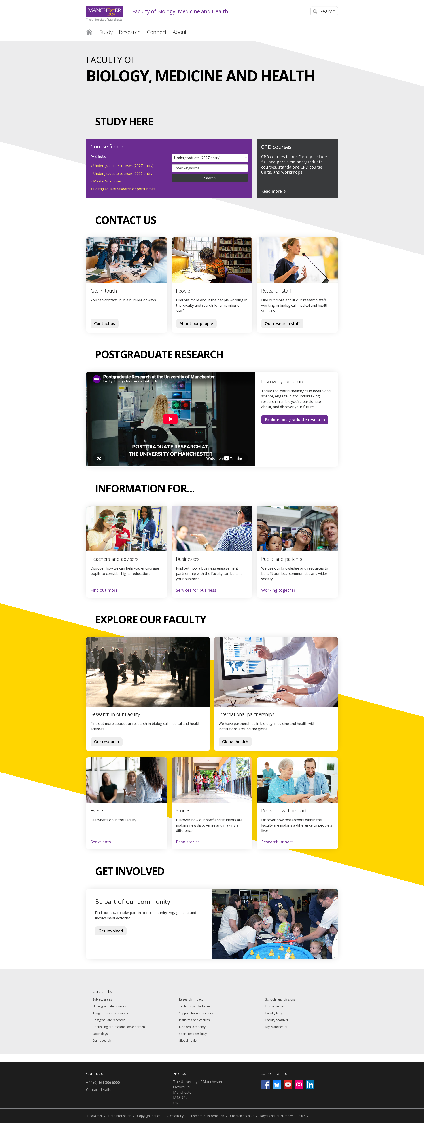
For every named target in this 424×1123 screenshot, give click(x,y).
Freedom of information (206, 1116)
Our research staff (282, 323)
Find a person (275, 1006)
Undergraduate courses (109, 1006)
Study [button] (106, 32)
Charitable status (242, 1116)
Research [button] (130, 32)
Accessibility (175, 1116)
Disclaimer (94, 1116)
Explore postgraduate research (295, 419)
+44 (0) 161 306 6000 (103, 1082)
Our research (106, 741)
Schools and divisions (280, 999)
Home (89, 31)
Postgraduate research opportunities (124, 188)
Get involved (110, 930)
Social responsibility (193, 1034)
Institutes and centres (194, 1020)
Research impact (277, 841)
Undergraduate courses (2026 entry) (123, 173)
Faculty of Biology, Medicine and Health (180, 11)
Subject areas (102, 999)
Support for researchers (196, 1013)
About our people (196, 323)
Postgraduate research (109, 1020)
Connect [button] (157, 32)
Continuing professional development (119, 1027)
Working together (278, 590)
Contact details (98, 1089)
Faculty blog (273, 1013)
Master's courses (107, 181)
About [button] (180, 32)
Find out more (104, 590)
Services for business (196, 590)
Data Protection (119, 1116)
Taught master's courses (110, 1013)
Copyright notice (149, 1116)
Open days (100, 1034)
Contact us (104, 323)
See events (101, 841)
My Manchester (276, 1027)
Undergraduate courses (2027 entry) (123, 165)
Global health (235, 741)
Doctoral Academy (192, 1027)
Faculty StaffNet (276, 1020)
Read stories (188, 841)
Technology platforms (194, 1006)
